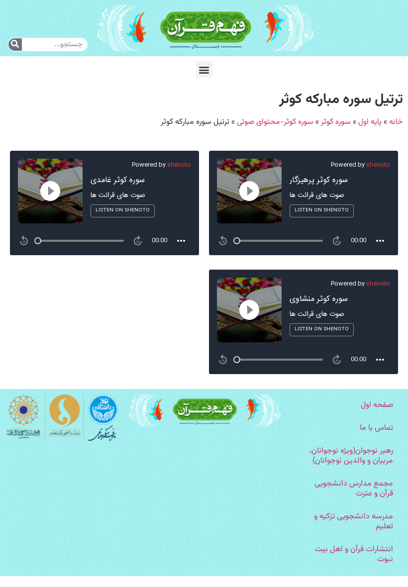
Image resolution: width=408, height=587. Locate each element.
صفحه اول (377, 405)
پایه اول (370, 122)
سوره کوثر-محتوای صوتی (275, 122)
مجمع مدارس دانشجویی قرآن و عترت (353, 489)
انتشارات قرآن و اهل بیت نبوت (354, 554)
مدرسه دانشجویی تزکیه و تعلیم (353, 521)
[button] (204, 69)
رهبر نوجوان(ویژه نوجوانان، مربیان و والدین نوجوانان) (351, 456)
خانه (396, 122)
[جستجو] (15, 44)
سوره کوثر (336, 122)
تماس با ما (376, 428)
